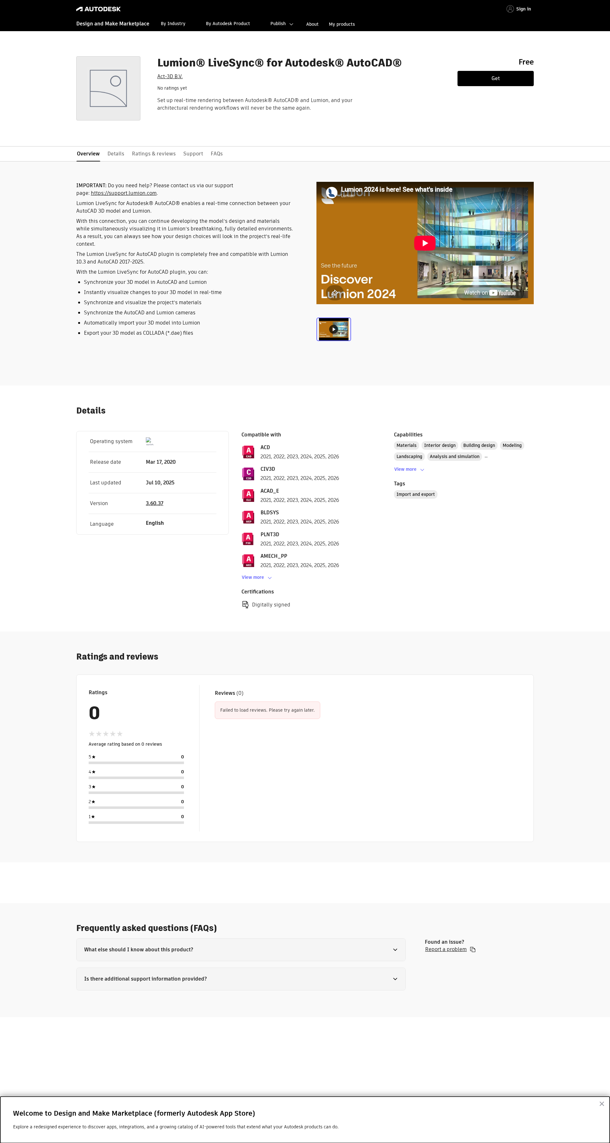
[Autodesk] (98, 9)
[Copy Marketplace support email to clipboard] (473, 949)
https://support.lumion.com (124, 193)
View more (253, 577)
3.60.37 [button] (154, 503)
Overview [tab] (88, 153)
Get (495, 78)
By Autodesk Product (228, 23)
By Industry (173, 23)
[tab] (333, 331)
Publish (278, 23)
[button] (241, 950)
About (312, 24)
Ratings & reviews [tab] (154, 153)
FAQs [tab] (217, 153)
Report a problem (446, 949)
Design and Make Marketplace (112, 23)
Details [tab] (115, 153)
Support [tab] (193, 153)
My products (342, 24)
